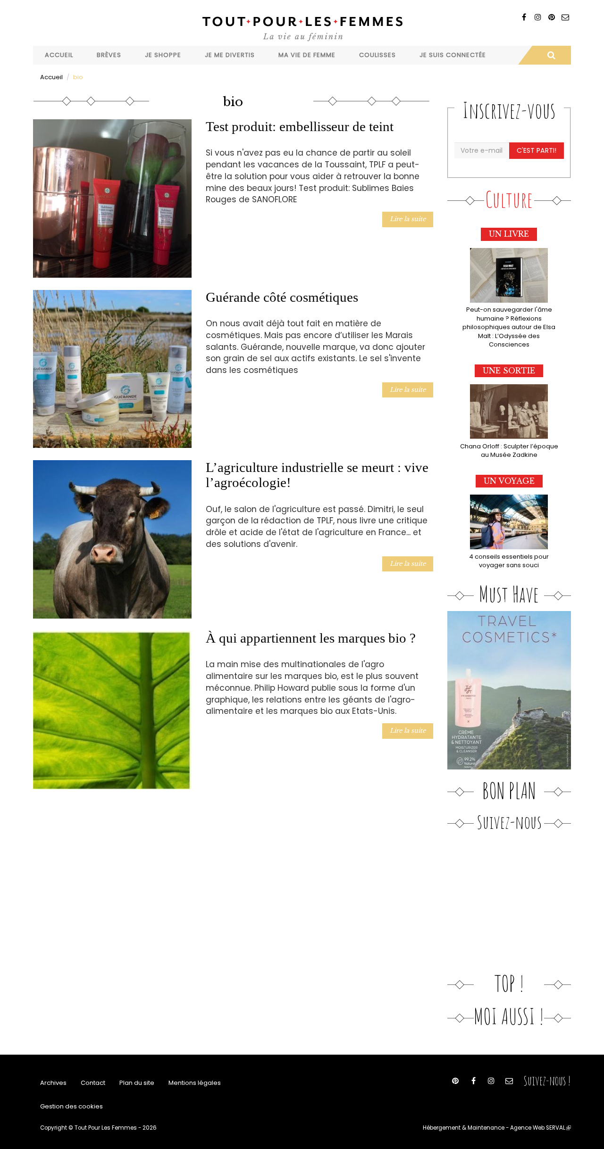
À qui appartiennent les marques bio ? (311, 637)
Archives (53, 1082)
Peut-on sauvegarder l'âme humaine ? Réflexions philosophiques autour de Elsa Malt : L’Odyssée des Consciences (508, 327)
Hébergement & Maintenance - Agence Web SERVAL (497, 1128)
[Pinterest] (551, 17)
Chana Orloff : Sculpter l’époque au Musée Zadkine (509, 451)
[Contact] (565, 17)
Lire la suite (408, 219)
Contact (93, 1082)
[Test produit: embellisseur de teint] (112, 198)
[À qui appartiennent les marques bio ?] (112, 710)
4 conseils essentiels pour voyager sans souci (509, 561)
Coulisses (377, 54)
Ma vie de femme (307, 54)
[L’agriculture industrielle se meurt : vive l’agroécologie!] (112, 539)
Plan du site (136, 1082)
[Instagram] (538, 17)
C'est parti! (536, 150)
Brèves (109, 54)
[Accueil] (302, 27)
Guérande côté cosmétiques (282, 297)
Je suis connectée (452, 54)
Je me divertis (230, 54)
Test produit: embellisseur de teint (300, 126)
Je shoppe (163, 54)
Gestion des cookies (71, 1106)
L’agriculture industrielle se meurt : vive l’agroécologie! (317, 475)
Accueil (59, 54)
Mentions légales (194, 1082)
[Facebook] (524, 17)
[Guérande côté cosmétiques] (112, 369)
